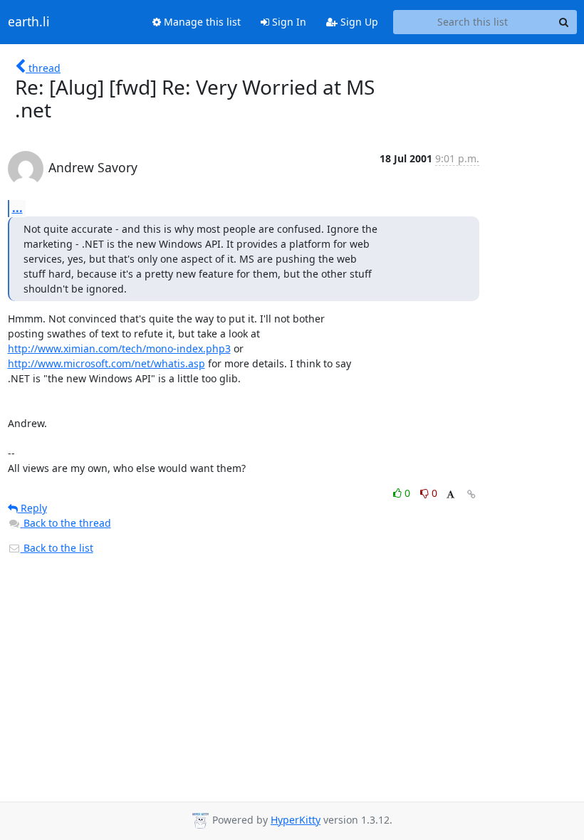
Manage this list (201, 21)
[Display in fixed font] (450, 495)
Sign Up (358, 21)
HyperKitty (295, 819)
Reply (32, 508)
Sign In (287, 21)
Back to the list (57, 548)
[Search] (564, 22)
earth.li (29, 22)
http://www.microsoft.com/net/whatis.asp (106, 363)
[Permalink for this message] (471, 494)
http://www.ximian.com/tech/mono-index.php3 (119, 348)
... (17, 208)
